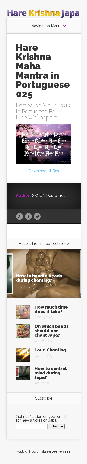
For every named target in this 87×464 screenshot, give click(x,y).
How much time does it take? (51, 309)
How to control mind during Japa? (51, 373)
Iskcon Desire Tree (55, 451)
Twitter (37, 216)
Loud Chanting (50, 350)
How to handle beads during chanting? (39, 278)
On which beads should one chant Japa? (52, 331)
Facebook (28, 216)
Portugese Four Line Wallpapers (38, 114)
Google (19, 216)
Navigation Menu (45, 26)
